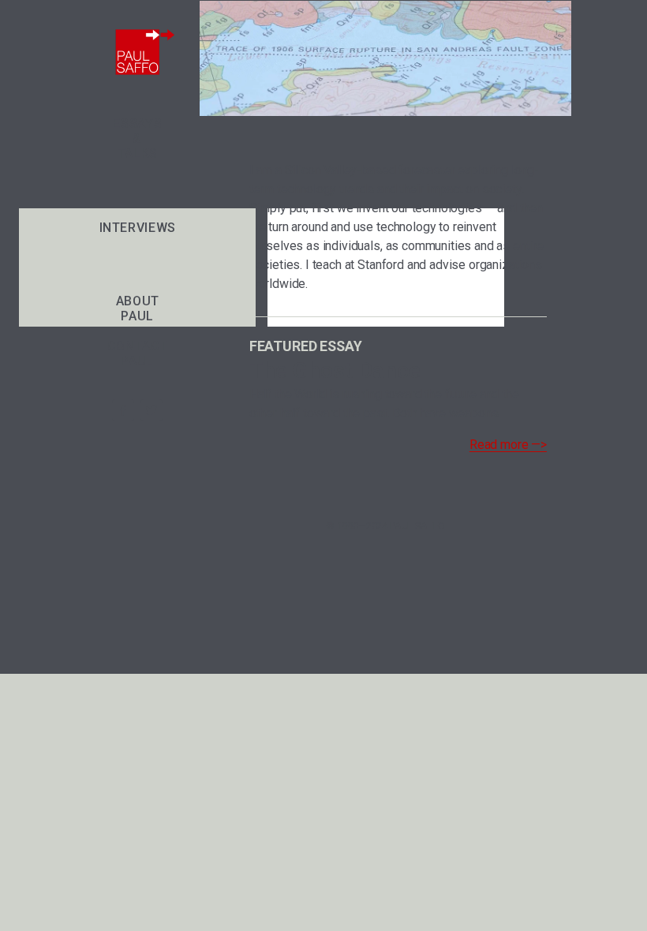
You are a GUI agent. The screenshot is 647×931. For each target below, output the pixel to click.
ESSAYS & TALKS (137, 138)
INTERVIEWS (137, 227)
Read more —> (508, 444)
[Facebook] (123, 410)
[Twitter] (151, 410)
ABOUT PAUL (137, 308)
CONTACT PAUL (137, 353)
